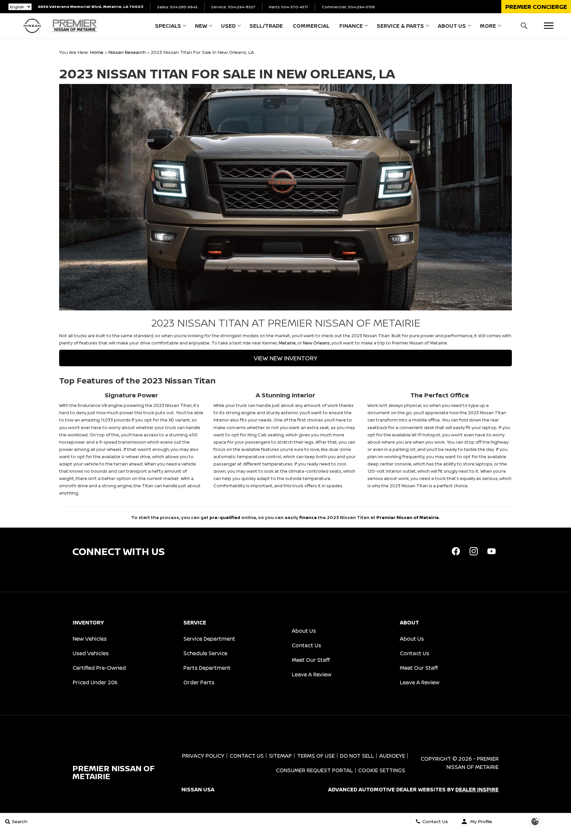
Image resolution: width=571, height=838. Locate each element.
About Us (452, 25)
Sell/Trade (266, 25)
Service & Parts (400, 25)
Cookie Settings (381, 770)
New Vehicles (90, 638)
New (201, 25)
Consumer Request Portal (314, 770)
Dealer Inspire (477, 789)
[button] (536, 6)
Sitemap (280, 755)
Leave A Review (311, 674)
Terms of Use (316, 755)
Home (96, 52)
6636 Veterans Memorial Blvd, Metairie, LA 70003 (90, 6)
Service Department (209, 638)
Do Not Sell (357, 755)
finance (308, 517)
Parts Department (207, 667)
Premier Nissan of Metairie (407, 517)
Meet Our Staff (311, 659)
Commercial (311, 25)
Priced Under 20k (95, 682)
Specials (168, 25)
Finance (351, 25)
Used (228, 25)
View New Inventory (285, 358)
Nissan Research (127, 52)
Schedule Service (205, 653)
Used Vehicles (91, 653)
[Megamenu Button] (549, 25)
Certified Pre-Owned (99, 667)
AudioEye (392, 755)
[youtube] (491, 551)
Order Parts (198, 682)
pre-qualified (224, 517)
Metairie (287, 343)
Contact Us (306, 645)
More (487, 27)
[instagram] (473, 551)
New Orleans (316, 343)
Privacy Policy (203, 755)
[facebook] (455, 551)
